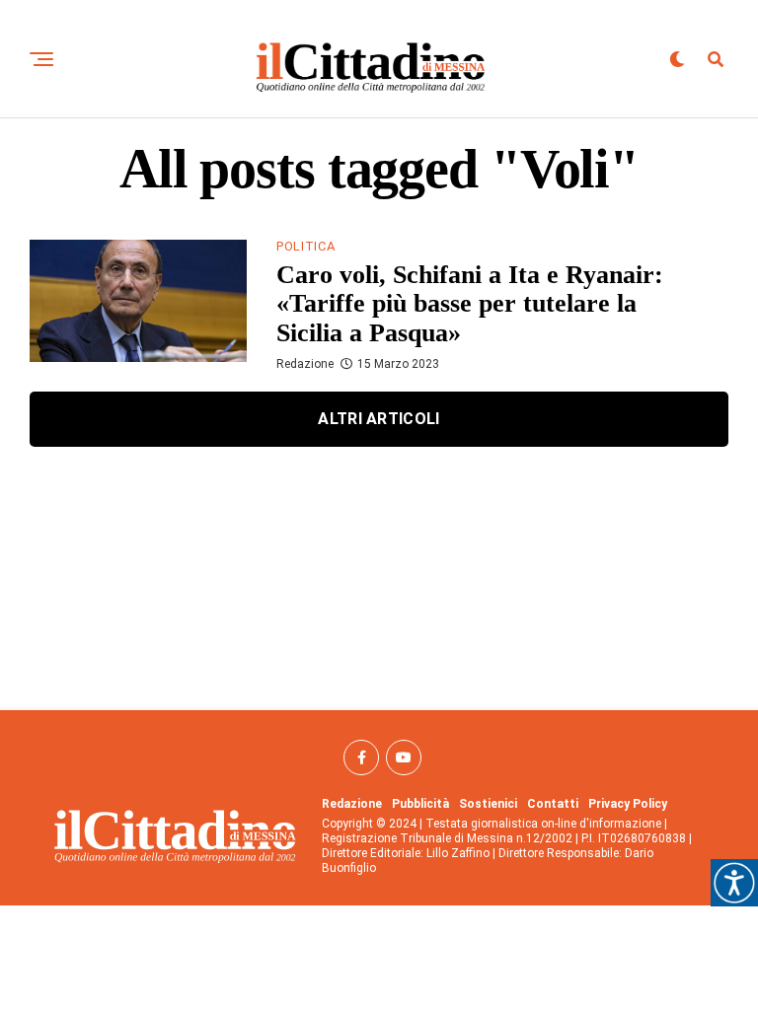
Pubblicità (420, 804)
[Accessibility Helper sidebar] (734, 882)
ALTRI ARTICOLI (378, 418)
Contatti (552, 804)
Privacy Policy (627, 804)
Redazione (305, 364)
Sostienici (488, 804)
